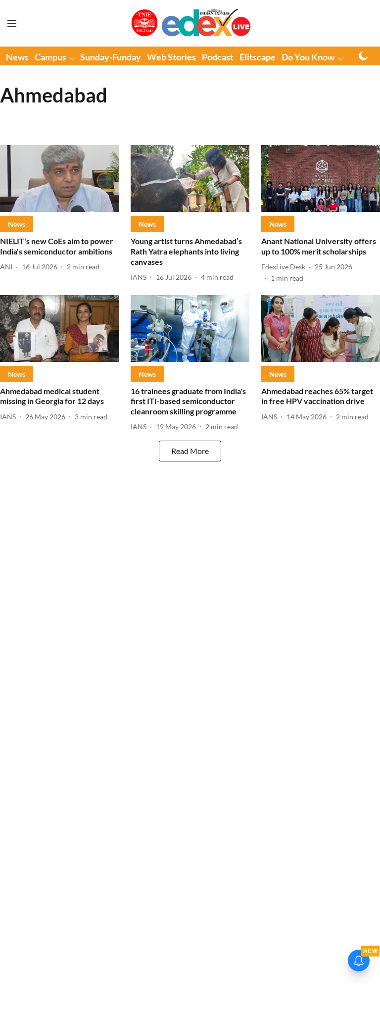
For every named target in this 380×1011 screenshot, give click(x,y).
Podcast (218, 56)
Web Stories (171, 56)
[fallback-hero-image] (59, 178)
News (17, 56)
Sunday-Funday (110, 56)
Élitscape (257, 56)
